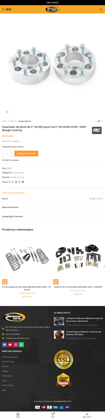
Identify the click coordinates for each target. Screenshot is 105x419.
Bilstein (5, 366)
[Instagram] (15, 344)
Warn (4, 381)
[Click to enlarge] (7, 112)
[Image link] (14, 317)
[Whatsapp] (21, 344)
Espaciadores (25, 121)
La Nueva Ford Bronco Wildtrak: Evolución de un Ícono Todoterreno (84, 320)
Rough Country (17, 177)
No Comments (92, 325)
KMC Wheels (7, 385)
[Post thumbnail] (59, 321)
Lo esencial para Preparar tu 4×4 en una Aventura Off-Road (83, 333)
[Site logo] (52, 9)
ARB (4, 390)
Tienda (13, 121)
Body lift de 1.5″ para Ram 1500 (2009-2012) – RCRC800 (78, 287)
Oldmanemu (7, 376)
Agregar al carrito (26, 154)
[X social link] (12, 182)
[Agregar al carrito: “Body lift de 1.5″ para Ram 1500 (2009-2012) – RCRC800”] (56, 282)
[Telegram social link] (23, 182)
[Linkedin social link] (19, 182)
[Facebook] (4, 344)
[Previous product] (96, 121)
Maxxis (5, 371)
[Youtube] (10, 344)
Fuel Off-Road (8, 362)
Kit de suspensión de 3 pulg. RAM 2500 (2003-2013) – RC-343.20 (27, 288)
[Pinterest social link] (16, 182)
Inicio (4, 121)
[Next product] (101, 121)
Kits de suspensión (27, 293)
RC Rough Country (10, 357)
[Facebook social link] (9, 182)
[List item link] (26, 329)
